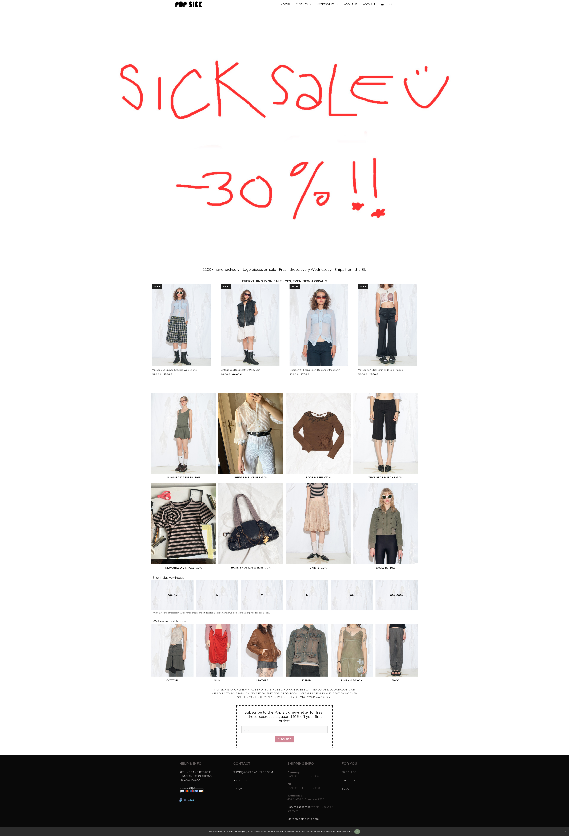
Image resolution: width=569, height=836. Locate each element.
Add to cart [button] (160, 380)
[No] (565, 831)
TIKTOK (237, 788)
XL (352, 594)
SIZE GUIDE (349, 772)
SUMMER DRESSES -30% (183, 477)
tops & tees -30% (318, 477)
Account (369, 4)
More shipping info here (303, 818)
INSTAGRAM (241, 780)
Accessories (325, 4)
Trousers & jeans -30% (385, 477)
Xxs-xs (172, 594)
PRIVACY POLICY (190, 779)
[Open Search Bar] (391, 4)
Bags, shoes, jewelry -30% (251, 567)
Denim (307, 680)
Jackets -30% (385, 567)
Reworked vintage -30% (183, 567)
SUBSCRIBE (284, 739)
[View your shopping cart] (382, 4)
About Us (350, 4)
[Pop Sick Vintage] (189, 4)
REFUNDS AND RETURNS (195, 772)
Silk (217, 680)
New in (285, 4)
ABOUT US (348, 780)
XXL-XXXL (396, 594)
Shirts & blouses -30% (250, 477)
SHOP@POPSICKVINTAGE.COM (253, 772)
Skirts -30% (318, 567)
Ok (357, 831)
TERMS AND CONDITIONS (195, 776)
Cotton (172, 680)
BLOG (345, 788)
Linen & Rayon (351, 680)
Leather (262, 680)
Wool (396, 680)
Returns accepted (299, 806)
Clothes (302, 4)
